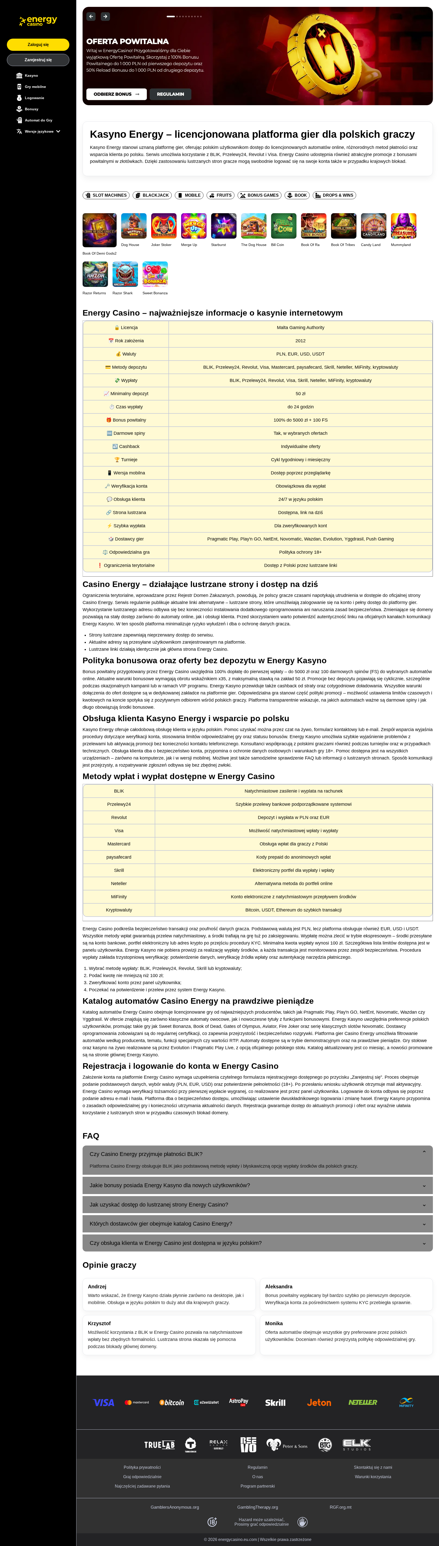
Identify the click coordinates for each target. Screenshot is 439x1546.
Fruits (224, 195)
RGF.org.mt (341, 1507)
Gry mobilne (35, 87)
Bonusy (31, 109)
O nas (257, 1477)
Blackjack (156, 195)
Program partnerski (258, 1486)
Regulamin (258, 1467)
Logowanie (34, 98)
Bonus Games (263, 195)
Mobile (193, 195)
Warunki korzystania (373, 1477)
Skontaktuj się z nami (373, 1467)
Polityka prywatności (142, 1467)
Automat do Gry (38, 120)
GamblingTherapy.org (257, 1507)
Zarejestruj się (38, 60)
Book (301, 195)
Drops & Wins (338, 195)
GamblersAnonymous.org (175, 1507)
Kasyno (31, 75)
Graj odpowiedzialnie (142, 1477)
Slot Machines (110, 195)
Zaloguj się (38, 44)
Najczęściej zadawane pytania (142, 1486)
